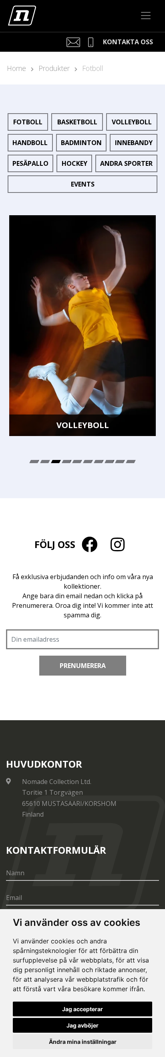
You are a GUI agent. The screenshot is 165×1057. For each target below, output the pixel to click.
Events (83, 184)
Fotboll (92, 68)
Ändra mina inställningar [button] (83, 1041)
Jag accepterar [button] (82, 1009)
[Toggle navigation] (146, 16)
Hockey (74, 163)
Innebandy (134, 142)
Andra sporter (126, 163)
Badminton (81, 142)
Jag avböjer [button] (82, 1025)
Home (16, 68)
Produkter (54, 68)
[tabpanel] (82, 325)
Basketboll (77, 122)
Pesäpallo (30, 163)
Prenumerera (83, 665)
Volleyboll (132, 122)
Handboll (30, 142)
